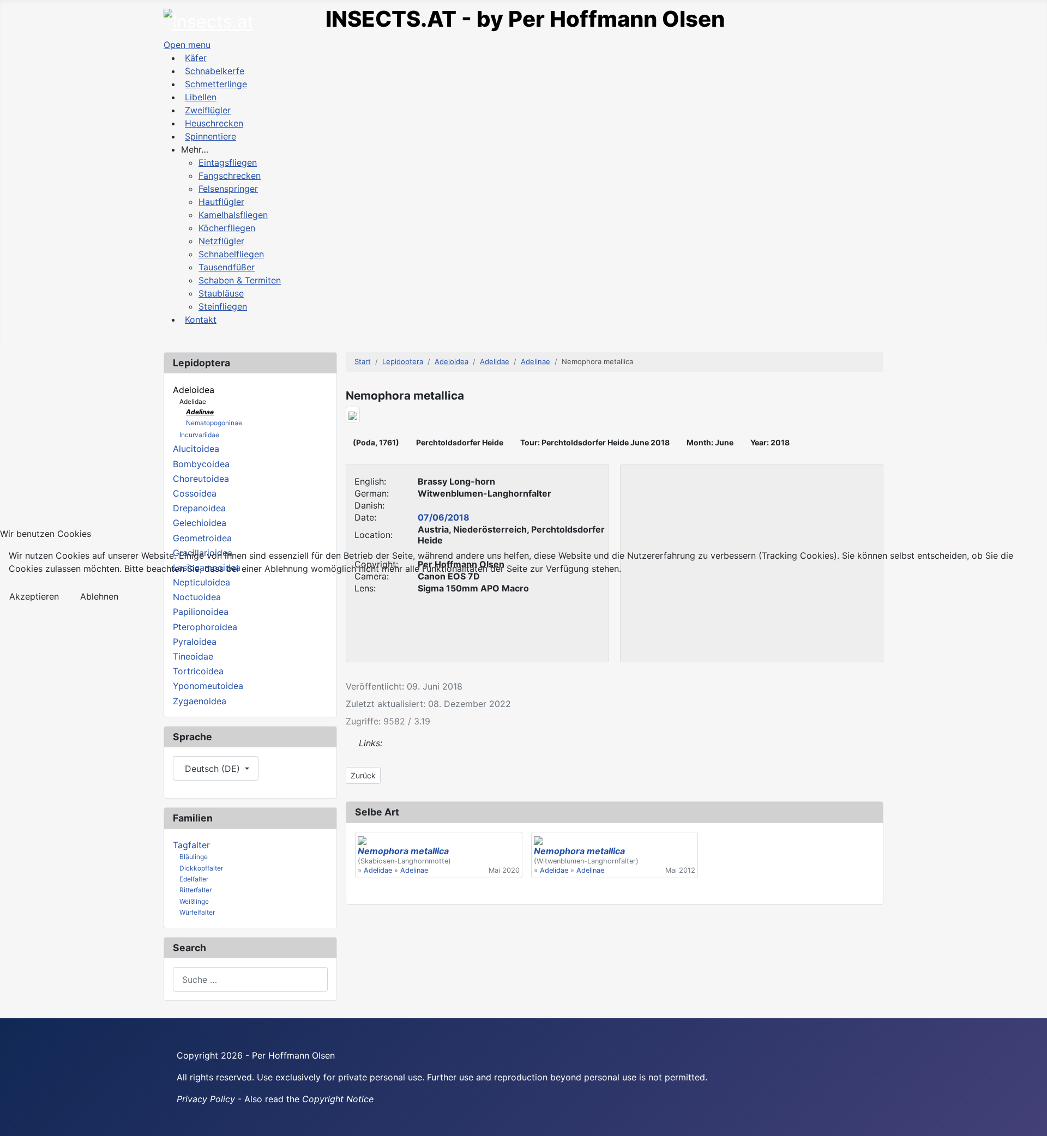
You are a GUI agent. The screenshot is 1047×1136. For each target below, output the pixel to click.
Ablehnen (99, 596)
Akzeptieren (34, 596)
